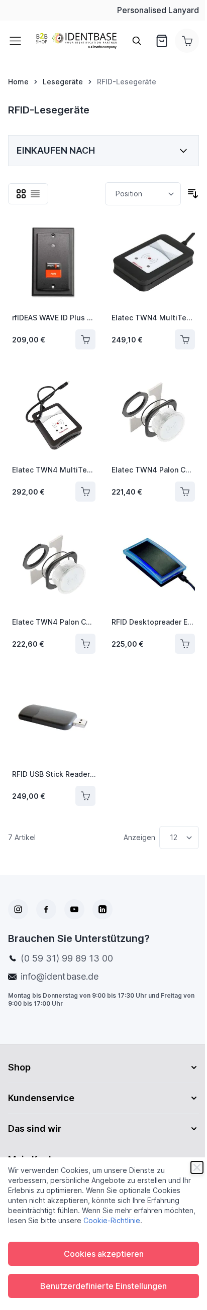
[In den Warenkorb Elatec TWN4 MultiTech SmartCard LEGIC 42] (85, 492)
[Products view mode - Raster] (21, 194)
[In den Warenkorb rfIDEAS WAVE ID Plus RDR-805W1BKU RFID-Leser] (85, 339)
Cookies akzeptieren (104, 1254)
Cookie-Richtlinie (111, 1220)
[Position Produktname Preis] (143, 193)
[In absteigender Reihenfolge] (193, 194)
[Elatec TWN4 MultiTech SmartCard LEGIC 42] (53, 415)
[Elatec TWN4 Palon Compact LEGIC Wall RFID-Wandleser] (53, 567)
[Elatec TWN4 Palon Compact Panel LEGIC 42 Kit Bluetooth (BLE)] (153, 415)
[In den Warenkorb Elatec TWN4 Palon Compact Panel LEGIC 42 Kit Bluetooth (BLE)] (185, 492)
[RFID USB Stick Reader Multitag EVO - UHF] (53, 719)
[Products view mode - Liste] (35, 194)
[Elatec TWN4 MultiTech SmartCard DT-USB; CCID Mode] (153, 263)
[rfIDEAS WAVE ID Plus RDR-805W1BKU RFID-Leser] (53, 263)
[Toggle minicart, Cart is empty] (187, 41)
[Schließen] (197, 1167)
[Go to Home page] (76, 40)
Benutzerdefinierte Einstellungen (103, 1286)
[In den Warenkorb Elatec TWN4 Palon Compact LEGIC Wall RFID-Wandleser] (85, 644)
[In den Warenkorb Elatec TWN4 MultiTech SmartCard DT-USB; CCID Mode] (185, 339)
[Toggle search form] (137, 41)
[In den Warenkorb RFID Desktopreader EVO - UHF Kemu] (185, 644)
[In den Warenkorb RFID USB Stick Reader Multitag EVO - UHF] (85, 796)
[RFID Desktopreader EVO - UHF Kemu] (153, 567)
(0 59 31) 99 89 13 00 (67, 958)
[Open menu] (18, 41)
